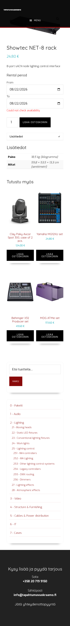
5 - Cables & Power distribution (29, 516)
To (8, 96)
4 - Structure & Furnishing (26, 507)
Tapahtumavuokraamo (12, 10)
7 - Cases (16, 533)
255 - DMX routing (23, 474)
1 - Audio (15, 414)
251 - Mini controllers (25, 453)
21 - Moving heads (22, 427)
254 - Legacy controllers (27, 469)
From (10, 82)
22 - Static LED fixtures (24, 432)
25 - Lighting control (23, 448)
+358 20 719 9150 (35, 581)
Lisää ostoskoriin (35, 122)
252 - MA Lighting (23, 458)
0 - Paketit (16, 405)
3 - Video (15, 498)
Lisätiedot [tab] (16, 136)
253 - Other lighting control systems (34, 463)
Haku (16, 381)
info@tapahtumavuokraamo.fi (35, 595)
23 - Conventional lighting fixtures (31, 438)
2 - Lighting (17, 423)
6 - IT (13, 524)
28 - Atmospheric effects (26, 490)
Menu (37, 20)
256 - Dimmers (22, 479)
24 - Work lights (20, 443)
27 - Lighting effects (23, 485)
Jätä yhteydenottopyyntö (35, 604)
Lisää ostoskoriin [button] (20, 255)
